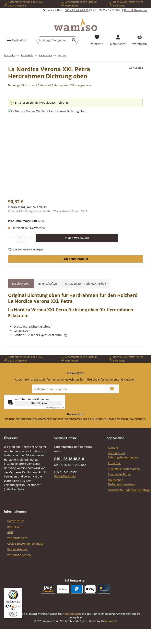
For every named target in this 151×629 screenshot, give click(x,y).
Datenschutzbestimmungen (36, 419)
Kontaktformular (135, 10)
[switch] (13, 614)
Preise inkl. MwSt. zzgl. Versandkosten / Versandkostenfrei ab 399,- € (47, 211)
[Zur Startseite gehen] (75, 24)
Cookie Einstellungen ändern (26, 543)
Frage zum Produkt (75, 259)
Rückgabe (114, 463)
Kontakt (113, 447)
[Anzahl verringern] (12, 238)
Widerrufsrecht (17, 538)
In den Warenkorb (77, 238)
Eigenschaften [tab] (47, 283)
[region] (75, 146)
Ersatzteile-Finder (119, 474)
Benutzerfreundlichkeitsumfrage (129, 490)
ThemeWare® (109, 621)
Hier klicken (39, 403)
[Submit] (112, 388)
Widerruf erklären (19, 555)
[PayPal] (77, 589)
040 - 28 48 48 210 (76, 10)
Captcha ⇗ (55, 407)
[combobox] (53, 40)
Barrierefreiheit (17, 549)
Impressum (14, 527)
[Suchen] (74, 40)
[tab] (21, 283)
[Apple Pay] (90, 589)
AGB (94, 419)
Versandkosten (72, 613)
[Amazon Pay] (48, 589)
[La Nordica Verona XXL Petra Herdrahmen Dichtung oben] (75, 151)
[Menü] (19, 590)
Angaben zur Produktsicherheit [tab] (85, 283)
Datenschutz (15, 521)
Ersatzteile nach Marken (124, 469)
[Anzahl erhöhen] (30, 238)
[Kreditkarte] (104, 589)
